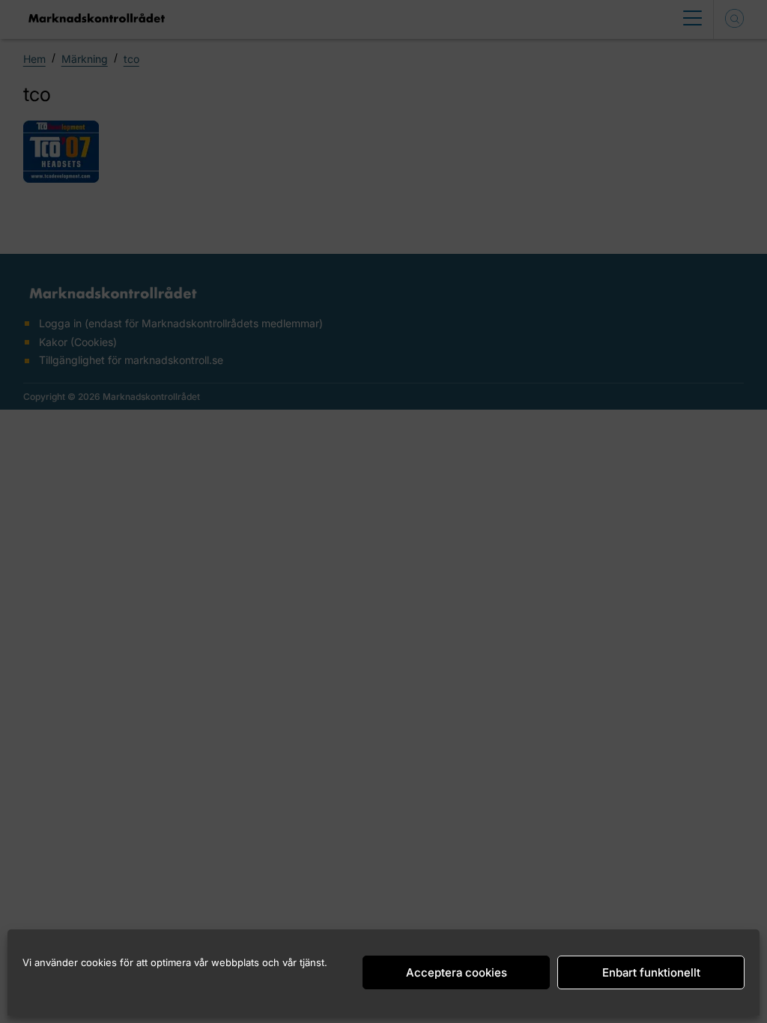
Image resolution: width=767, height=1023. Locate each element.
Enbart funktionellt (651, 972)
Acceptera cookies (456, 972)
